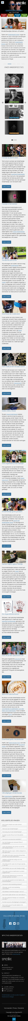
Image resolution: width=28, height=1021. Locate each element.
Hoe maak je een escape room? (13, 366)
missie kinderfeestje (12, 414)
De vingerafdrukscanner (10, 614)
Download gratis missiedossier (13, 739)
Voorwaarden (8, 1008)
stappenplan (17, 383)
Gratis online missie (9, 411)
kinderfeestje (14, 265)
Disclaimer (21, 1008)
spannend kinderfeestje (18, 174)
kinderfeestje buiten (13, 34)
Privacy (15, 1008)
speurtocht (18, 659)
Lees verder (6, 186)
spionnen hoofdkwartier (9, 621)
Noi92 (20, 330)
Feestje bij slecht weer (10, 158)
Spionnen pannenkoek (10, 694)
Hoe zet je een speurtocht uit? (13, 655)
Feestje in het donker (9, 204)
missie (4, 282)
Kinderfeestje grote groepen (12, 511)
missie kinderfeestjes (19, 231)
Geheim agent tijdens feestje (12, 564)
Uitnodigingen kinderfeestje (12, 793)
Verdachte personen (9, 260)
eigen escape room (14, 743)
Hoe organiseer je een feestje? (13, 463)
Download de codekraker (11, 314)
